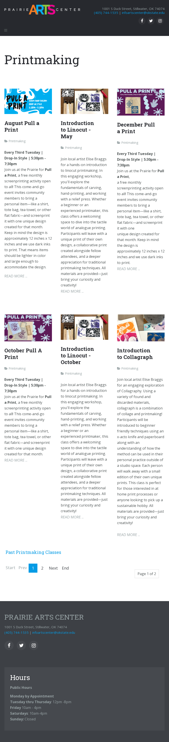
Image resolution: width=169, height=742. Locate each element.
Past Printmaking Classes (33, 552)
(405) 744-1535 (106, 12)
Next (53, 568)
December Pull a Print (136, 128)
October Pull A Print (23, 354)
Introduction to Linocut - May (77, 130)
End (65, 568)
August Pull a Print (21, 126)
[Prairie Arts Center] (42, 8)
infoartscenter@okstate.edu (143, 12)
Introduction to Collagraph (135, 354)
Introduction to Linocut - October (77, 355)
